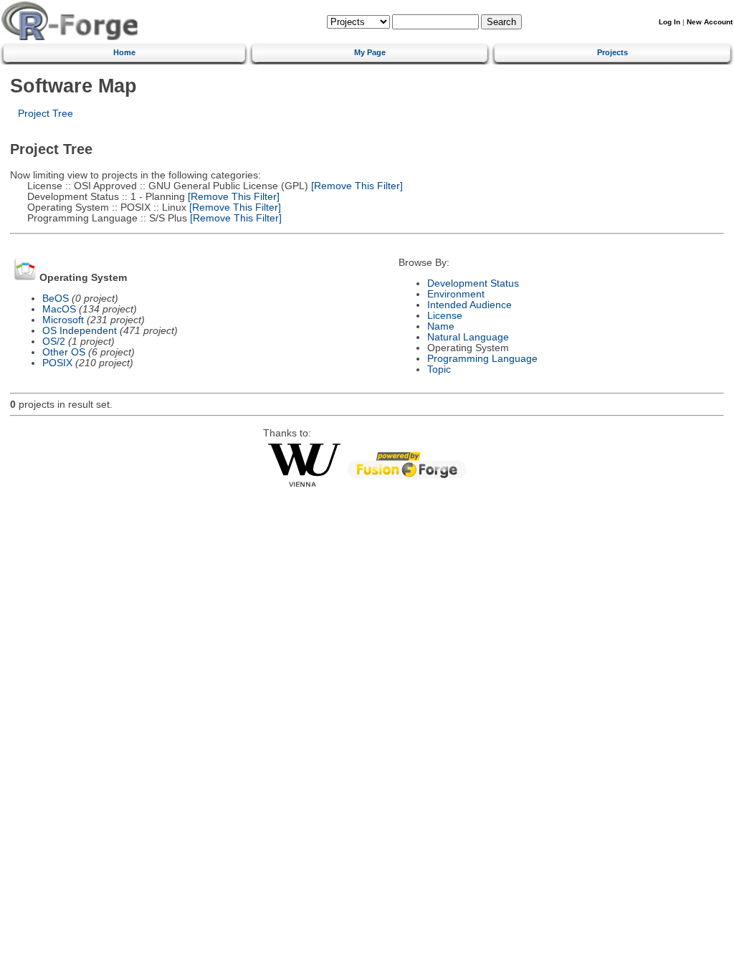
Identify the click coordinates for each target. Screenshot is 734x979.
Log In (669, 22)
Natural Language (468, 337)
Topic (439, 369)
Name (440, 326)
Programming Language (482, 358)
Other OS (63, 352)
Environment (456, 294)
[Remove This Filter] (355, 186)
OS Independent (79, 330)
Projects (612, 52)
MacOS (59, 309)
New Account (710, 22)
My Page (370, 52)
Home (124, 52)
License (444, 315)
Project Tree (45, 113)
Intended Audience (469, 305)
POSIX (57, 363)
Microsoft (63, 320)
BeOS (55, 298)
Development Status (473, 283)
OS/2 (53, 341)
